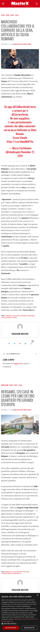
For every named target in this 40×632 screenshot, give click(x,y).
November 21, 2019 (26, 154)
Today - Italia (14, 15)
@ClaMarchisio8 (21, 107)
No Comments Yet (13, 354)
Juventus (23, 315)
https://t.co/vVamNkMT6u (20, 141)
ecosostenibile (6, 573)
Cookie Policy (17, 619)
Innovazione (4, 385)
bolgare (26, 572)
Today (7, 15)
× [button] (37, 595)
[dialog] (20, 612)
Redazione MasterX (22, 44)
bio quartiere (17, 572)
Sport (3, 15)
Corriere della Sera (12, 315)
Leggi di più (10, 621)
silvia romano (6, 317)
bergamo (8, 572)
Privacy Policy (26, 619)
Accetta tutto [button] (11, 628)
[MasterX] (20, 4)
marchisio (31, 315)
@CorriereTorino (20, 114)
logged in (17, 363)
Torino (14, 317)
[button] (20, 623)
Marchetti (17, 573)
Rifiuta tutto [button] (29, 628)
